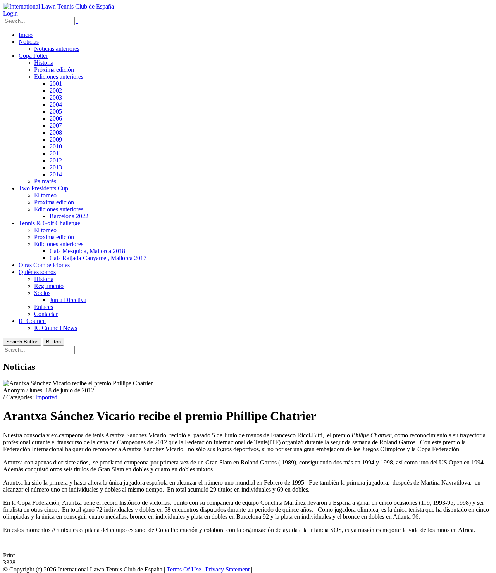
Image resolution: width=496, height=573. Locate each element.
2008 (56, 132)
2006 (56, 118)
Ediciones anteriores (58, 76)
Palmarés (45, 181)
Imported (46, 397)
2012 (56, 160)
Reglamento (49, 286)
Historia (43, 62)
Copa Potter (33, 55)
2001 (56, 83)
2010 (56, 146)
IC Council (32, 321)
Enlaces (43, 307)
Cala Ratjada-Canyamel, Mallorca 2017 (98, 258)
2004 (56, 104)
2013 (56, 167)
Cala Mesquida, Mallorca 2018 (87, 251)
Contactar (46, 314)
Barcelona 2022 (69, 216)
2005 (56, 111)
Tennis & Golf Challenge (49, 223)
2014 (56, 174)
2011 (56, 153)
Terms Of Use (184, 569)
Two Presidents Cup (43, 188)
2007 (56, 125)
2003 (56, 97)
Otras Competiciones (44, 265)
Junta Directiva (68, 300)
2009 (56, 139)
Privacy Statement (227, 569)
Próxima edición (54, 69)
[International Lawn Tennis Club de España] (58, 6)
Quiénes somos (37, 272)
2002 (56, 90)
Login (10, 13)
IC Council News (55, 327)
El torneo (45, 195)
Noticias (29, 41)
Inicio (26, 34)
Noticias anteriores (56, 48)
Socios (42, 293)
